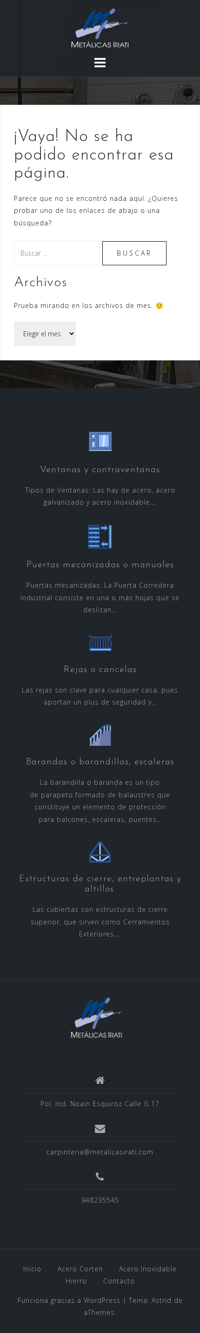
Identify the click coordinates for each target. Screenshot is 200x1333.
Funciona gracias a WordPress (69, 1300)
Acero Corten (80, 1268)
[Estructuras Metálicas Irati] (96, 1017)
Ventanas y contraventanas (100, 469)
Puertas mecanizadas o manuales (100, 565)
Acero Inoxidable (148, 1268)
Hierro (76, 1280)
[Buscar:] (58, 253)
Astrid (162, 1300)
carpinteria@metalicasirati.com (100, 1151)
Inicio (32, 1268)
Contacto (119, 1280)
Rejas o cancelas (100, 669)
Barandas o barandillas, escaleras (100, 762)
